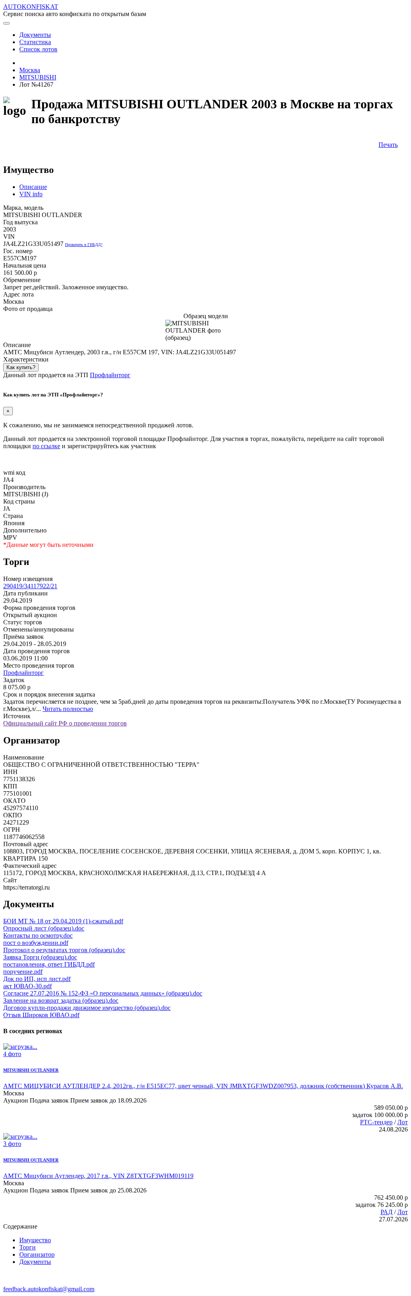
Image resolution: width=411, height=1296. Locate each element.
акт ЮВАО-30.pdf (27, 986)
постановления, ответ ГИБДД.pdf (49, 964)
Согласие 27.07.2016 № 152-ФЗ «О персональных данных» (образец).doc (102, 993)
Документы (35, 1261)
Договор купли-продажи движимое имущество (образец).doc (87, 1007)
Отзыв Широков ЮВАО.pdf (41, 1015)
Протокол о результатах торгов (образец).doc (64, 950)
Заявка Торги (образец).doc (40, 957)
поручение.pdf (23, 971)
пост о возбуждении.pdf (35, 942)
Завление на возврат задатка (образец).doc (60, 1000)
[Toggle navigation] (6, 23)
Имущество (35, 1240)
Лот (402, 1122)
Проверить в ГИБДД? (83, 244)
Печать (388, 144)
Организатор (37, 1254)
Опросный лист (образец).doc (43, 928)
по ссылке (46, 446)
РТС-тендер (376, 1122)
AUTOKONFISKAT (30, 6)
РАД (386, 1212)
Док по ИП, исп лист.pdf (37, 978)
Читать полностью (68, 708)
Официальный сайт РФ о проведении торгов (65, 723)
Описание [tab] (33, 186)
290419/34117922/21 (30, 586)
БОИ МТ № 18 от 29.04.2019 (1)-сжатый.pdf (63, 921)
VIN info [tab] (31, 194)
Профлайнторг (110, 375)
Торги (27, 1247)
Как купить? (20, 367)
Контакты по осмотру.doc (38, 935)
